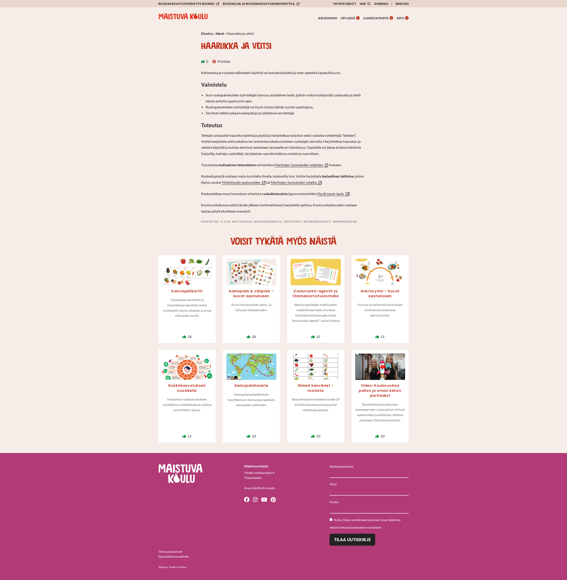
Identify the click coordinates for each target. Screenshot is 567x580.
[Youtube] (264, 499)
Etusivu (207, 33)
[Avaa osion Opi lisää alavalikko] (358, 18)
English (402, 3)
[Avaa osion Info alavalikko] (407, 18)
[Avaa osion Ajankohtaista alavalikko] (391, 18)
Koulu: (334, 502)
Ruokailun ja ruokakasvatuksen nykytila (259, 4)
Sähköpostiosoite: (342, 466)
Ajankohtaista (376, 18)
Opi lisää (348, 18)
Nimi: (333, 484)
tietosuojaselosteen (352, 527)
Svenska (381, 3)
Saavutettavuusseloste (173, 556)
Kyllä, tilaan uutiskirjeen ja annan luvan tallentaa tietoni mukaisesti (365, 523)
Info (400, 18)
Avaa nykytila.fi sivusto (259, 488)
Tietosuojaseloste (170, 551)
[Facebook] (246, 499)
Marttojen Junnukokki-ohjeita (294, 182)
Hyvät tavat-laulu (330, 193)
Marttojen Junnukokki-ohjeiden (298, 165)
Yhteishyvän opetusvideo (241, 182)
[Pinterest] (273, 499)
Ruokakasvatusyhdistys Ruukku (186, 4)
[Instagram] (255, 499)
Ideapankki (327, 18)
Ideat (220, 33)
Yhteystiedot (344, 3)
